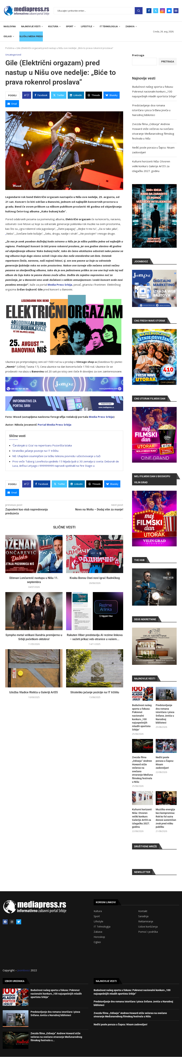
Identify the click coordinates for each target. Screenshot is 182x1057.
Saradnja (143, 916)
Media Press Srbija (60, 284)
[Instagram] (162, 10)
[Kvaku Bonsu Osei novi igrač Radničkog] (94, 554)
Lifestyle (98, 921)
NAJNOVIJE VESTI (31, 26)
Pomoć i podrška (148, 932)
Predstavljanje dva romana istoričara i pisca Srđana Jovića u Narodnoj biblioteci (151, 110)
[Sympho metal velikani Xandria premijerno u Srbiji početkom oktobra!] (34, 611)
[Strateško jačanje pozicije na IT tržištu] (94, 668)
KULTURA (53, 26)
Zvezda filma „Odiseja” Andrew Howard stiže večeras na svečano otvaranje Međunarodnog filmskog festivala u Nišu (142, 769)
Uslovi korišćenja (148, 926)
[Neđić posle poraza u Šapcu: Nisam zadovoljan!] (166, 746)
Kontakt (142, 911)
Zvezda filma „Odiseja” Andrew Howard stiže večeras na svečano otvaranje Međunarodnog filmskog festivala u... (56, 1037)
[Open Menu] (175, 10)
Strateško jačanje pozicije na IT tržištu (35, 450)
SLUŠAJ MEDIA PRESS (31, 36)
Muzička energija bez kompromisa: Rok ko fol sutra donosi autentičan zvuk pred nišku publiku (166, 818)
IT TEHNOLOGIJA (109, 26)
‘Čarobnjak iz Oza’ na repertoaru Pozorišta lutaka (42, 445)
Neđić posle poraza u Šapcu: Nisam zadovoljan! (165, 762)
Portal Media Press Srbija (54, 424)
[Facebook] (148, 10)
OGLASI (8, 36)
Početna (9, 48)
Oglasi (97, 942)
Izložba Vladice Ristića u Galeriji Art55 (33, 692)
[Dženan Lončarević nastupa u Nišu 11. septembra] (34, 554)
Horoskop (99, 937)
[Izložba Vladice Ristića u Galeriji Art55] (34, 668)
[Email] (169, 10)
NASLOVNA (10, 26)
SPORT (69, 26)
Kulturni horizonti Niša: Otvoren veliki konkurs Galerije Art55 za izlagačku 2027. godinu (151, 166)
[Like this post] (27, 95)
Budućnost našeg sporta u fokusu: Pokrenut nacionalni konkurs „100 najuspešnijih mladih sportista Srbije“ (154, 91)
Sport (97, 916)
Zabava (98, 932)
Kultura (98, 911)
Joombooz (23, 970)
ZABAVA (130, 26)
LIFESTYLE (86, 26)
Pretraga (139, 10)
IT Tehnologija (102, 926)
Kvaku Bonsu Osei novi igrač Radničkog (95, 578)
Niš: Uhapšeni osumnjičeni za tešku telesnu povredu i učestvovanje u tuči (56, 456)
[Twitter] (155, 10)
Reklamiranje (145, 921)
